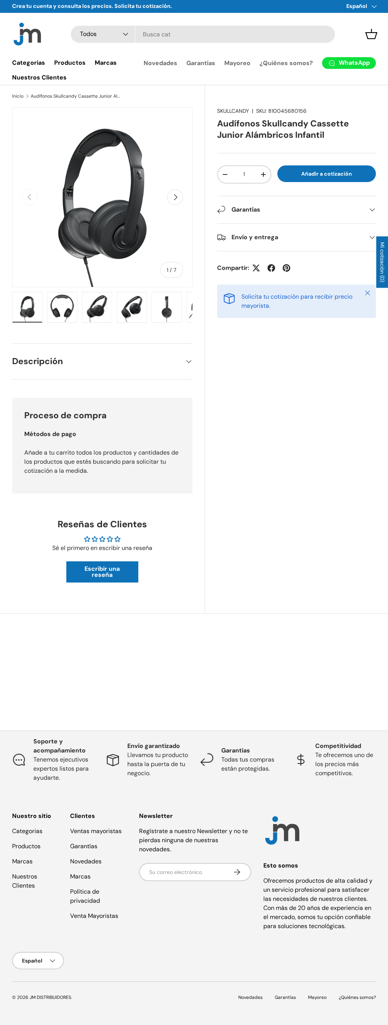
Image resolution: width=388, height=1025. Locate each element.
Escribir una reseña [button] (102, 572)
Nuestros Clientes (39, 77)
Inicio (17, 96)
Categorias (28, 63)
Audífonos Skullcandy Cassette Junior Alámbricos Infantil (76, 96)
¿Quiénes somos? (286, 63)
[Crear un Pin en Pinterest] (286, 268)
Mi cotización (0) (382, 262)
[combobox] (203, 34)
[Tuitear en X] (256, 268)
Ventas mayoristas (96, 831)
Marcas (106, 63)
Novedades (160, 63)
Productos (70, 63)
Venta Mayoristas (94, 916)
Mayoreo (237, 63)
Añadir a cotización (326, 173)
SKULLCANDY (233, 110)
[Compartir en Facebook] (271, 268)
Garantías (200, 63)
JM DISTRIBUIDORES (50, 997)
